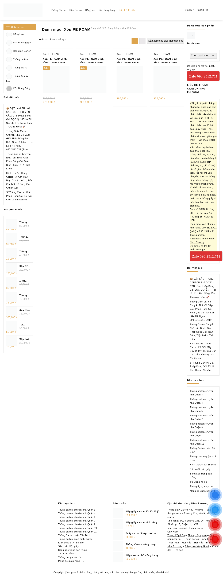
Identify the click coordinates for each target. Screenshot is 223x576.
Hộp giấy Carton (22, 51)
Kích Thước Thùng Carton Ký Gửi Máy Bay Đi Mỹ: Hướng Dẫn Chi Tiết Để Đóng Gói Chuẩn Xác (19, 180)
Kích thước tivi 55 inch (203, 464)
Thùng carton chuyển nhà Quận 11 (77, 531)
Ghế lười (207, 539)
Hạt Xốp (198, 542)
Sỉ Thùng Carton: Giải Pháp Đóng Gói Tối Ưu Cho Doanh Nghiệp (19, 196)
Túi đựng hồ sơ (198, 482)
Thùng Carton (196, 528)
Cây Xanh (172, 531)
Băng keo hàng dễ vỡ (197, 546)
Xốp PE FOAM (51, 54)
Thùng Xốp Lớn (176, 535)
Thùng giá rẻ (20, 67)
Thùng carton (20, 59)
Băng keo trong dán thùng (72, 550)
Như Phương (174, 546)
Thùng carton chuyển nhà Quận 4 (76, 513)
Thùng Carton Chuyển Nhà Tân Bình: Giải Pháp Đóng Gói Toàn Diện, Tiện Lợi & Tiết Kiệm (18, 161)
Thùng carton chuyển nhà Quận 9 (76, 524)
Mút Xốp (186, 542)
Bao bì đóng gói (22, 42)
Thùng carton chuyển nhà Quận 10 (77, 528)
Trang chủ (96, 28)
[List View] (142, 41)
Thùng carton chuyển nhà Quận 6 (76, 517)
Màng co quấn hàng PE (203, 491)
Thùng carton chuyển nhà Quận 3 (76, 509)
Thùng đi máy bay (17, 78)
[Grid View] (135, 41)
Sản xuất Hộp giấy (200, 469)
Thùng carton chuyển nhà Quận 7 (76, 520)
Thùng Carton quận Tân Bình (74, 535)
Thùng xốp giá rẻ (197, 535)
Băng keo (18, 34)
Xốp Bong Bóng (21, 88)
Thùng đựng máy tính (202, 486)
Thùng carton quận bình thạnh (75, 539)
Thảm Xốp (173, 542)
